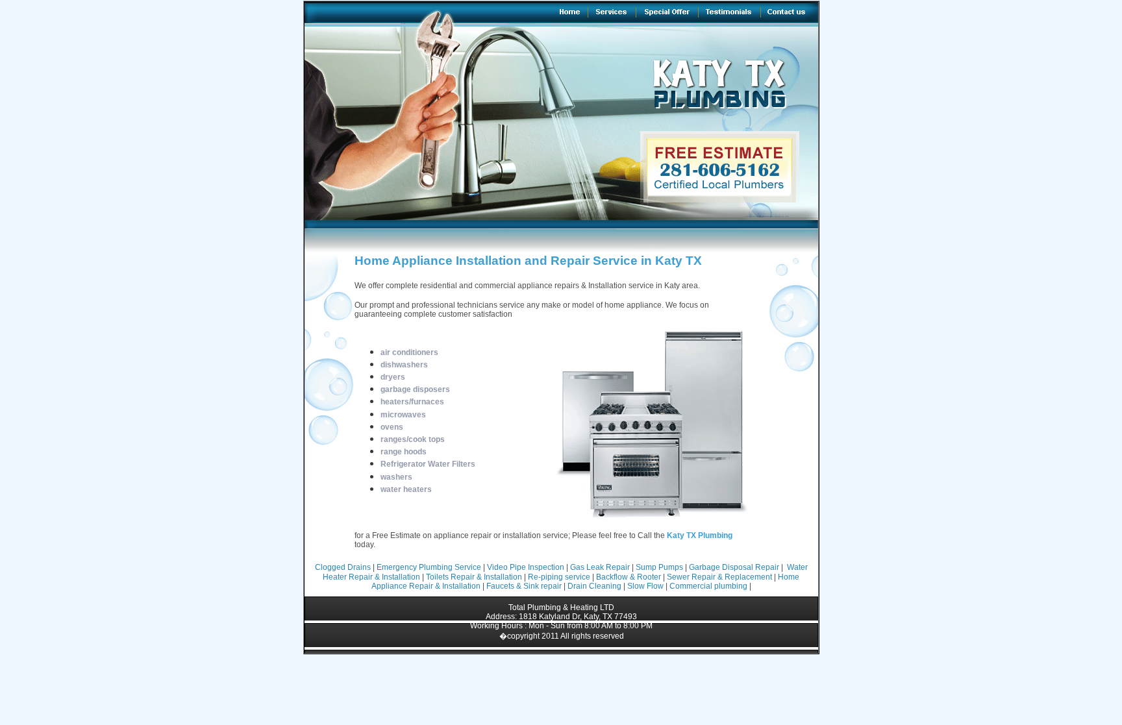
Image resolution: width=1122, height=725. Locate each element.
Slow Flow (645, 586)
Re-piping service (559, 577)
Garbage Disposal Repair (735, 567)
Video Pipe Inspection (525, 567)
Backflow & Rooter (628, 577)
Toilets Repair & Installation (474, 577)
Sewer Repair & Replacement (719, 577)
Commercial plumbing (708, 586)
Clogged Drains (343, 567)
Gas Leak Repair (601, 567)
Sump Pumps (659, 567)
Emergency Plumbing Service (429, 567)
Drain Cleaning (594, 586)
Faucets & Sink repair (524, 586)
